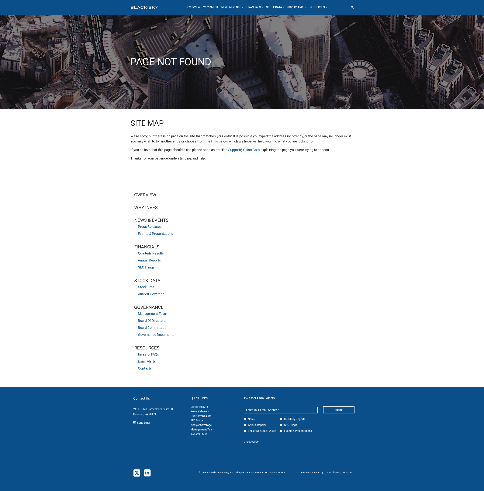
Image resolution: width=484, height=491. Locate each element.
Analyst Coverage (151, 294)
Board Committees (152, 328)
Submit (339, 410)
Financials (146, 247)
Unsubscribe (251, 441)
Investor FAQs (148, 354)
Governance (149, 307)
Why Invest (147, 207)
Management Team (152, 314)
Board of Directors (152, 321)
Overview (145, 195)
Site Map (347, 475)
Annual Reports (149, 260)
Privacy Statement (310, 475)
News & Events (151, 220)
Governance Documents (156, 335)
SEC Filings (146, 267)
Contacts (145, 368)
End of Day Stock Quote (262, 430)
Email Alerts (147, 361)
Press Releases (150, 227)
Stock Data (147, 280)
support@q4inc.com (244, 150)
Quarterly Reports (294, 419)
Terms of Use (332, 475)
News (251, 419)
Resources (146, 348)
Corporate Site (204, 406)
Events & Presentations (155, 234)
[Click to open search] (351, 7)
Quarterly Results (151, 253)
